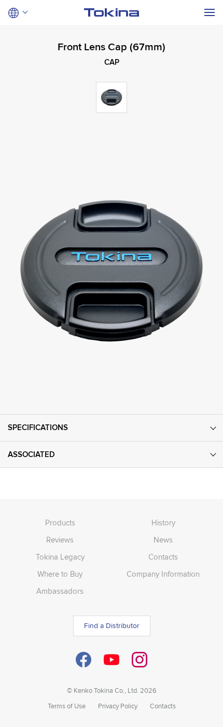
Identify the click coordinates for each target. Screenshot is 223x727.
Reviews (60, 540)
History (163, 523)
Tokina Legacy (60, 557)
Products (60, 523)
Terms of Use (67, 706)
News (163, 540)
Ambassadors (59, 591)
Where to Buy (59, 574)
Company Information (163, 574)
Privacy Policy (117, 706)
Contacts (163, 557)
